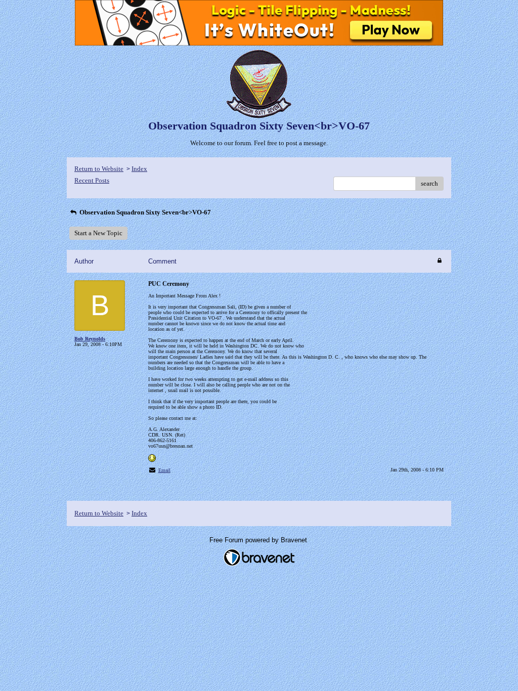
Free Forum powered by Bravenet (259, 540)
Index (139, 168)
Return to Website (98, 168)
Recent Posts (91, 180)
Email (164, 470)
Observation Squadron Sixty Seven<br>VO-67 (144, 212)
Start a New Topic (98, 233)
